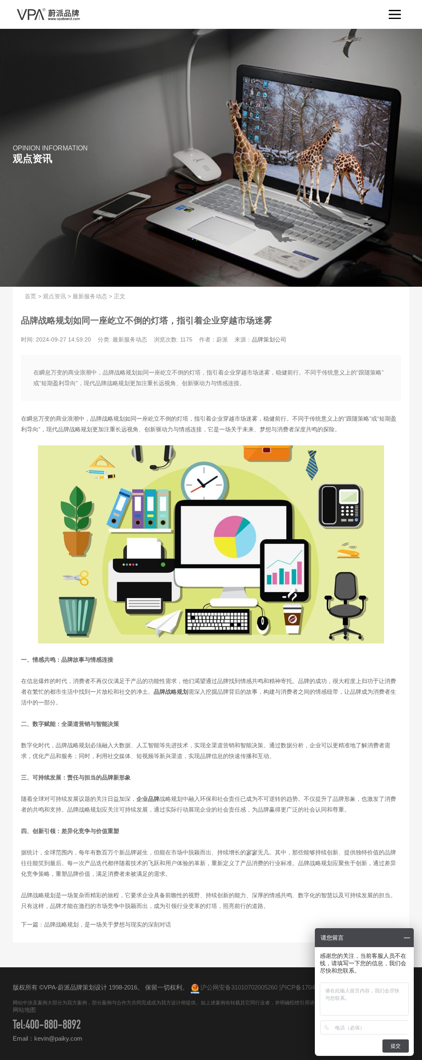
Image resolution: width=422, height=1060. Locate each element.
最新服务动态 (90, 296)
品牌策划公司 (269, 339)
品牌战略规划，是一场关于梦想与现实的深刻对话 (107, 924)
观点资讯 (54, 296)
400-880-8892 (53, 1026)
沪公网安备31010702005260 (238, 987)
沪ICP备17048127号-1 (309, 987)
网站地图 (24, 1009)
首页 (30, 296)
